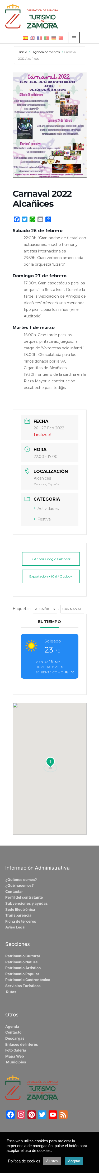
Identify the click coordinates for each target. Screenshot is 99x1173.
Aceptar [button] (74, 1161)
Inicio (23, 52)
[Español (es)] (25, 38)
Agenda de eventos (46, 52)
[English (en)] (32, 38)
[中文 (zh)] (61, 38)
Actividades (48, 508)
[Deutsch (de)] (53, 38)
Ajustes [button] (52, 1161)
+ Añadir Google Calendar (50, 559)
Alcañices (45, 609)
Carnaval (72, 609)
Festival (44, 519)
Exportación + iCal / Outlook (50, 576)
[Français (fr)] (39, 38)
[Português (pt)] (46, 38)
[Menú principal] (74, 37)
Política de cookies (24, 1161)
